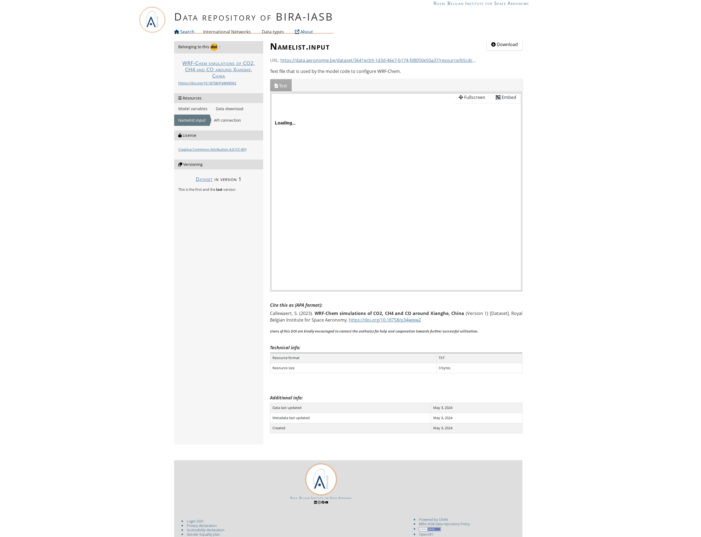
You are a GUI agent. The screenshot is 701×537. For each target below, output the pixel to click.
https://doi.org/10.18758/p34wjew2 (385, 320)
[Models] (252, 32)
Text (282, 86)
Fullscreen (474, 97)
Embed (508, 97)
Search (186, 32)
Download (507, 44)
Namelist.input (192, 120)
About (306, 32)
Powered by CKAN (433, 519)
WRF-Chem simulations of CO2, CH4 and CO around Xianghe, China (218, 69)
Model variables (193, 108)
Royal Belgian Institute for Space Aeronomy (481, 3)
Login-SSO (195, 521)
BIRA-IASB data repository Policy (444, 523)
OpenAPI (426, 534)
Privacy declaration (202, 525)
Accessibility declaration (206, 529)
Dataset (204, 179)
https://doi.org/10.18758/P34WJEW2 (207, 83)
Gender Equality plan (203, 534)
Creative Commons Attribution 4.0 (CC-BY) (212, 149)
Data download (229, 108)
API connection (227, 120)
